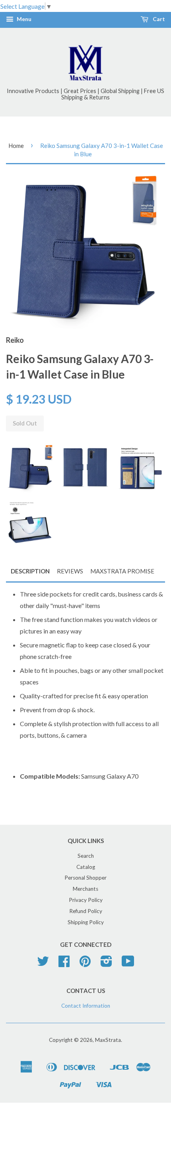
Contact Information (85, 1006)
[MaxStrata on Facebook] (64, 964)
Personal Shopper (85, 877)
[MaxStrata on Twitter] (43, 964)
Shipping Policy (86, 922)
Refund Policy (85, 911)
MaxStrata (108, 1040)
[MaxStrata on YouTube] (128, 964)
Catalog (85, 867)
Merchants (85, 889)
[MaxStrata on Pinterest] (85, 964)
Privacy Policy (86, 900)
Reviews (70, 571)
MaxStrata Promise (122, 571)
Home (16, 145)
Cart (158, 19)
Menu (23, 19)
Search (86, 856)
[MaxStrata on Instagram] (106, 964)
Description (30, 571)
